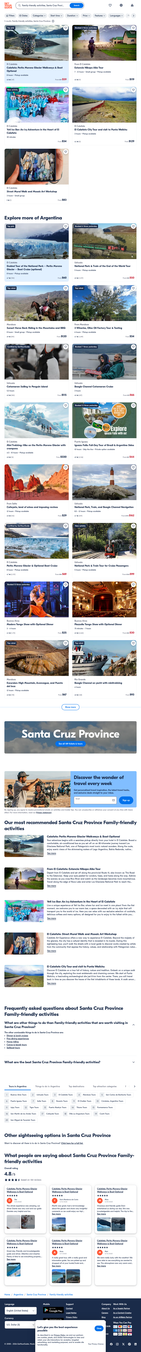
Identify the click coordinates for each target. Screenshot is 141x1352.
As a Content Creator (122, 1313)
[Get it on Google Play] (53, 1310)
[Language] (121, 5)
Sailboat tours (13, 1048)
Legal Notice (71, 1313)
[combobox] (43, 5)
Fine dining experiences (18, 1038)
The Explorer (105, 1332)
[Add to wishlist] (65, 27)
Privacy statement (43, 812)
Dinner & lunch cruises (17, 1035)
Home (7, 1294)
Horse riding (13, 1042)
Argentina (18, 1294)
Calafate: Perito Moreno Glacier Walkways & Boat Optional (22, 1190)
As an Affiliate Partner (122, 1317)
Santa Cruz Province (36, 1294)
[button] (36, 54)
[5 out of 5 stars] (25, 1195)
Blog (103, 1317)
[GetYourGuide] (8, 5)
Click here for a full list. (72, 1143)
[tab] (17, 1086)
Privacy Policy (71, 1317)
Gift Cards (106, 1326)
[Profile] (132, 5)
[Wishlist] (110, 5)
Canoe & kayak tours (17, 1045)
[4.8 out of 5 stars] (12, 1180)
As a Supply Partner (121, 1308)
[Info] (53, 21)
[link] (36, 54)
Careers (105, 1313)
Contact (69, 1308)
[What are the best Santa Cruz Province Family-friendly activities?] (134, 1062)
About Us (106, 1308)
